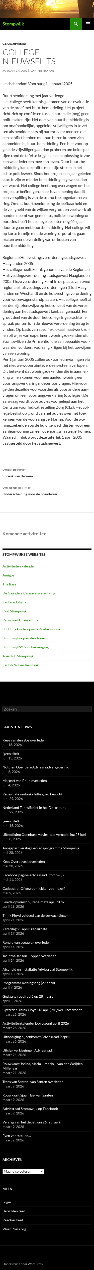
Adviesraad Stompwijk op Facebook (30, 1108)
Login (7, 1202)
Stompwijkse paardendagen (24, 638)
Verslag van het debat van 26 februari (31, 1122)
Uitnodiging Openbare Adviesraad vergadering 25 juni (44, 834)
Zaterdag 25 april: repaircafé (25, 929)
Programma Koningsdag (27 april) (29, 983)
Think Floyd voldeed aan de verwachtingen (35, 915)
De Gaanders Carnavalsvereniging (29, 593)
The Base (9, 584)
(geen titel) (11, 753)
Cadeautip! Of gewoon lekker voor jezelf (34, 888)
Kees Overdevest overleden (24, 861)
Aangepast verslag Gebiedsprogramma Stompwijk (41, 848)
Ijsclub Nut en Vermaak (21, 665)
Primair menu (88, 24)
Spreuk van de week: (19, 473)
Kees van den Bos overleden (24, 740)
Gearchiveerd (14, 43)
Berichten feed (14, 1211)
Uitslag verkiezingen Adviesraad (27, 1050)
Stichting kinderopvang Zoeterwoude (31, 629)
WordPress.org (14, 1229)
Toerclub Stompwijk (18, 656)
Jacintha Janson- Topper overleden (29, 956)
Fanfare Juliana (14, 602)
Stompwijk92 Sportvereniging (26, 647)
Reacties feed (13, 1220)
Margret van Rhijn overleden (25, 780)
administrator (42, 70)
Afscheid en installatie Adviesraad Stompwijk (37, 969)
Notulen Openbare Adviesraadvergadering (35, 767)
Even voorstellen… (17, 1135)
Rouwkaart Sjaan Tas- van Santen (28, 1095)
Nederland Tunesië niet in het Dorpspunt (34, 807)
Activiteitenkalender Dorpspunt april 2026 (36, 1023)
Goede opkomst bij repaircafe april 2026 (34, 902)
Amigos (8, 575)
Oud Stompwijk (15, 611)
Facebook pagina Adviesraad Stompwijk (33, 875)
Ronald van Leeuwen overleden (27, 942)
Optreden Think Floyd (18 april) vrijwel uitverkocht (42, 1010)
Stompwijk (13, 23)
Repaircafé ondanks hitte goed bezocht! (33, 794)
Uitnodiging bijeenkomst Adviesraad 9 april (36, 1037)
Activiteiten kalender (19, 566)
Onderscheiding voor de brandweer (30, 491)
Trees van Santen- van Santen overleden (33, 1082)
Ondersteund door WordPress (23, 1264)
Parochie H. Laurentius (20, 620)
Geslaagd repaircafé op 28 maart (28, 996)
